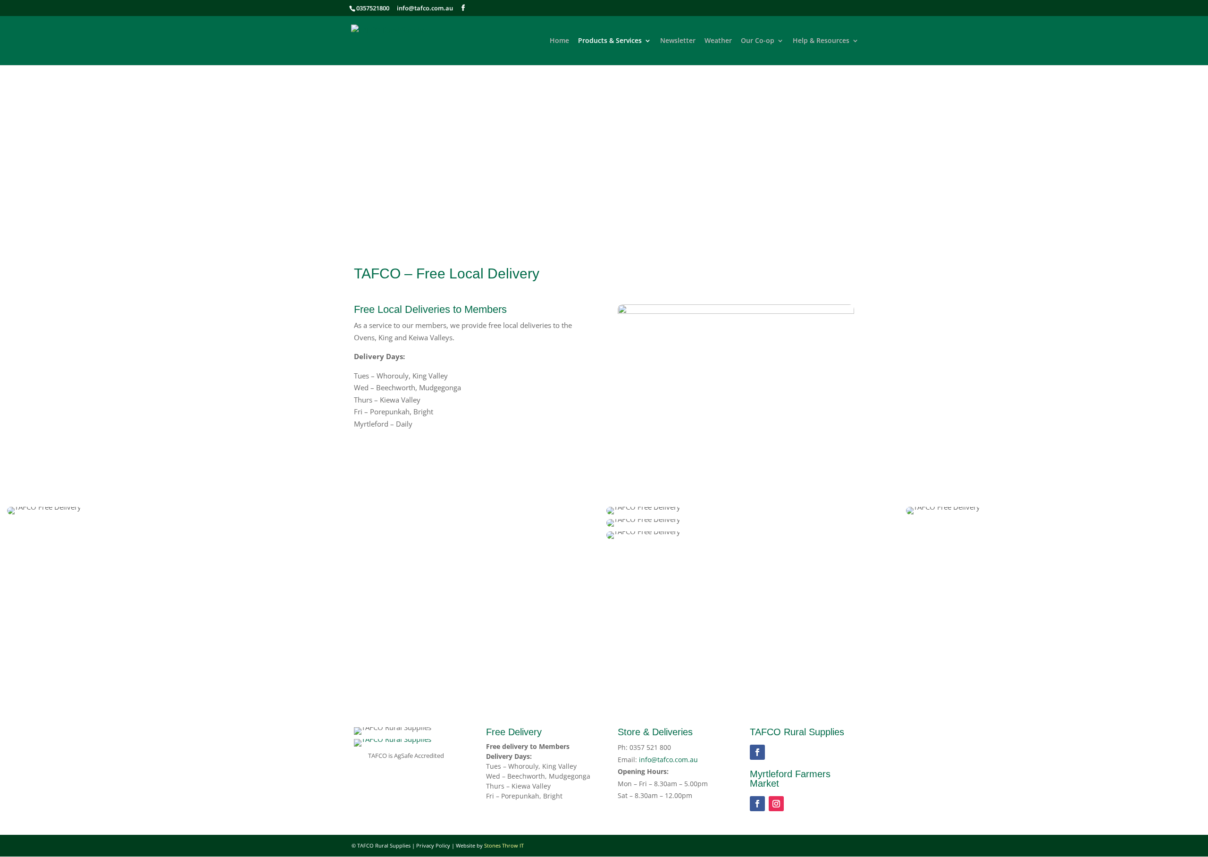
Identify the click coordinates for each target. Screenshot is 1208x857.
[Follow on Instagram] (776, 803)
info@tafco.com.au (425, 8)
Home (559, 41)
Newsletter (678, 41)
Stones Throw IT (504, 845)
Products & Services (610, 41)
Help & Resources (821, 41)
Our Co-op (757, 41)
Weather (718, 41)
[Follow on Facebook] (757, 752)
